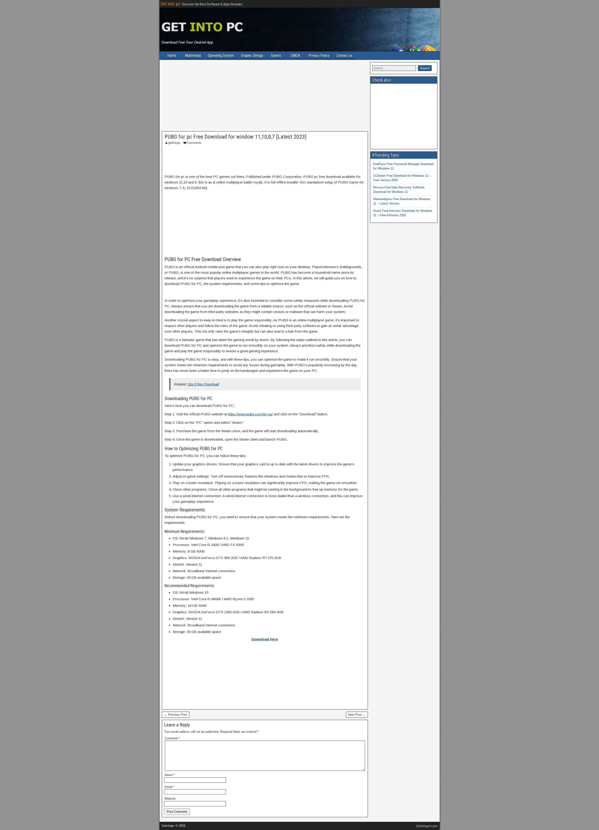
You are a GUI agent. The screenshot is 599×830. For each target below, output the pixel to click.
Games (276, 55)
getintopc (174, 142)
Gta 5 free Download (203, 384)
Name (169, 775)
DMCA (295, 55)
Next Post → (357, 714)
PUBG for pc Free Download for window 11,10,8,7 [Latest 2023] (235, 136)
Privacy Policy (318, 55)
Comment (172, 738)
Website (169, 798)
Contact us (344, 55)
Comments (194, 142)
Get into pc (170, 4)
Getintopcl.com (426, 826)
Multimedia (193, 55)
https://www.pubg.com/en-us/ (250, 414)
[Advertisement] (265, 96)
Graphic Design (252, 55)
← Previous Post (175, 714)
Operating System (221, 55)
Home (171, 55)
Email (169, 787)
